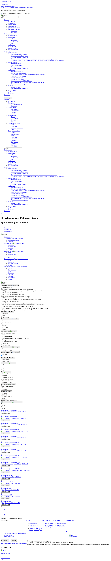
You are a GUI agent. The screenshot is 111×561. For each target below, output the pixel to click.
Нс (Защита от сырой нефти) (10, 301)
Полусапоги (14, 142)
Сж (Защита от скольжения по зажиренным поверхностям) (19, 303)
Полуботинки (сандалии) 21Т (9, 436)
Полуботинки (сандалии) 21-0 (9, 416)
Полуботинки (15, 110)
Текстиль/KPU (6, 345)
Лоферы (13, 132)
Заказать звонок (5, 558)
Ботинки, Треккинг (17, 128)
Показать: (3, 403)
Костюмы (14, 106)
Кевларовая (5, 359)
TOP (2, 559)
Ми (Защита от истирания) (10, 292)
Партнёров (12, 48)
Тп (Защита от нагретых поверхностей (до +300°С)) (17, 306)
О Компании (8, 34)
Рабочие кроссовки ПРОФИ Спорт (21, 81)
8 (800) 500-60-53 (6, 1)
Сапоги (13, 113)
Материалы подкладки (18, 67)
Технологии (12, 52)
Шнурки (4, 389)
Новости (11, 45)
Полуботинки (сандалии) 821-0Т (10, 462)
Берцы (13, 121)
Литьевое (5, 356)
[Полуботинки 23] (10, 490)
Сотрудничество (46, 520)
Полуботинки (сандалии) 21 (9, 410)
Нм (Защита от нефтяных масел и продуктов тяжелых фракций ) (21, 299)
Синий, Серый (6, 374)
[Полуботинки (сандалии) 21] (13, 411)
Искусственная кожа (8, 333)
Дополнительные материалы (19, 57)
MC (12, 43)
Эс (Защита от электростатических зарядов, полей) (17, 310)
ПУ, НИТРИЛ (6, 322)
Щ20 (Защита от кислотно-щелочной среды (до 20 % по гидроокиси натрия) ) (25, 308)
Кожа (4, 334)
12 (3, 370)
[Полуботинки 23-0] (10, 496)
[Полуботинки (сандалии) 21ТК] (14, 444)
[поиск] (1, 17)
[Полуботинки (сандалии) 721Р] (14, 451)
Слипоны (14, 138)
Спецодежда (11, 23)
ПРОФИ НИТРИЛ (8, 396)
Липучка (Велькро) (8, 386)
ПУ (3, 320)
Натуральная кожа (7, 336)
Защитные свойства (17, 71)
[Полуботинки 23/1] (10, 503)
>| (4, 515)
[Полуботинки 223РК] (11, 477)
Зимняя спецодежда (17, 77)
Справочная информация (18, 73)
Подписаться (4, 540)
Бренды (11, 37)
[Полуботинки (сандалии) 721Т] (14, 457)
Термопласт (5, 317)
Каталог (6, 20)
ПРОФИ (4, 395)
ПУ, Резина (5, 326)
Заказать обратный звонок (8, 6)
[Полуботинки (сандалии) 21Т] (13, 438)
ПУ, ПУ (4, 324)
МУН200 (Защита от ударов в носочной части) (16, 296)
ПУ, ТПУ (5, 327)
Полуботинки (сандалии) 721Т (10, 455)
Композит (5, 313)
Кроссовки (14, 109)
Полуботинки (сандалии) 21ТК (10, 442)
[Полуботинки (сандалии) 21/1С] (14, 431)
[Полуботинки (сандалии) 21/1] (14, 425)
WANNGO (14, 40)
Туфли (13, 117)
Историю (12, 46)
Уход (10, 85)
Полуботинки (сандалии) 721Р (10, 449)
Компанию (12, 35)
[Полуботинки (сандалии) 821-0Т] (14, 464)
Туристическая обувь (14, 27)
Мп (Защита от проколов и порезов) (13, 294)
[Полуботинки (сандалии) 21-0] (14, 418)
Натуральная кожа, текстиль (10, 340)
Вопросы (12, 93)
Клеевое (4, 354)
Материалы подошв (17, 65)
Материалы (12, 62)
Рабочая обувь (12, 24)
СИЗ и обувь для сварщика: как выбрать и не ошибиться (27, 74)
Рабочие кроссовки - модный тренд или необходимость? (27, 82)
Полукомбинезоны (16, 104)
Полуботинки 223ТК (7, 482)
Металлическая (6, 361)
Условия (11, 92)
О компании (56, 520)
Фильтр (8, 402)
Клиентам (7, 51)
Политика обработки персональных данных (14, 543)
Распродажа (14, 32)
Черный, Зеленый (7, 377)
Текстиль (5, 343)
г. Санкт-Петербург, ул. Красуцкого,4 (15, 533)
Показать (3, 400)
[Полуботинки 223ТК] (11, 483)
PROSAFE (14, 38)
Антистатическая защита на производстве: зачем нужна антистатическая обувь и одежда (37, 60)
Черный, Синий (7, 382)
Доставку (12, 90)
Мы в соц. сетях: (70, 520)
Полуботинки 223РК (7, 475)
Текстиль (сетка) (7, 350)
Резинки (4, 388)
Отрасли (11, 21)
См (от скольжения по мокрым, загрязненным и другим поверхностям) (23, 304)
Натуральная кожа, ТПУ (9, 341)
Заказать (13, 540)
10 (3, 365)
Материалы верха (16, 63)
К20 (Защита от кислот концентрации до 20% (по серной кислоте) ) (22, 291)
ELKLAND (14, 42)
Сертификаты (5, 4)
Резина (4, 329)
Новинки (14, 31)
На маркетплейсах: (71, 531)
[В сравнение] (1, 415)
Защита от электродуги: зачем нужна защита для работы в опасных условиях (34, 59)
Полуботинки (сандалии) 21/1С (10, 429)
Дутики (13, 143)
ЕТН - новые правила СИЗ (19, 76)
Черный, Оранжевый (8, 380)
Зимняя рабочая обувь (17, 79)
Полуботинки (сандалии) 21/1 (9, 423)
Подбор (11, 70)
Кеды (12, 124)
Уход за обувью (15, 87)
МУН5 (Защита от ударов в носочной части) (15, 298)
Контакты (7, 95)
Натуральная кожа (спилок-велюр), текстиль (15, 338)
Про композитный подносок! (19, 56)
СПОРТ (4, 398)
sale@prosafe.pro (9, 3)
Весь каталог (8, 237)
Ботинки (13, 112)
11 (3, 368)
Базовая (4, 393)
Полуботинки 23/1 (6, 501)
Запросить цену (5, 413)
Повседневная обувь (14, 29)
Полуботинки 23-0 (6, 495)
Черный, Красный (7, 379)
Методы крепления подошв (19, 54)
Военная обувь (12, 26)
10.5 (3, 366)
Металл (4, 315)
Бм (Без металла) (7, 287)
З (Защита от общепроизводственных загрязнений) (17, 289)
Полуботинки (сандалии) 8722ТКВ (11, 469)
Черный (4, 375)
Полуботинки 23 (6, 488)
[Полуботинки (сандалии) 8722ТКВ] (15, 470)
